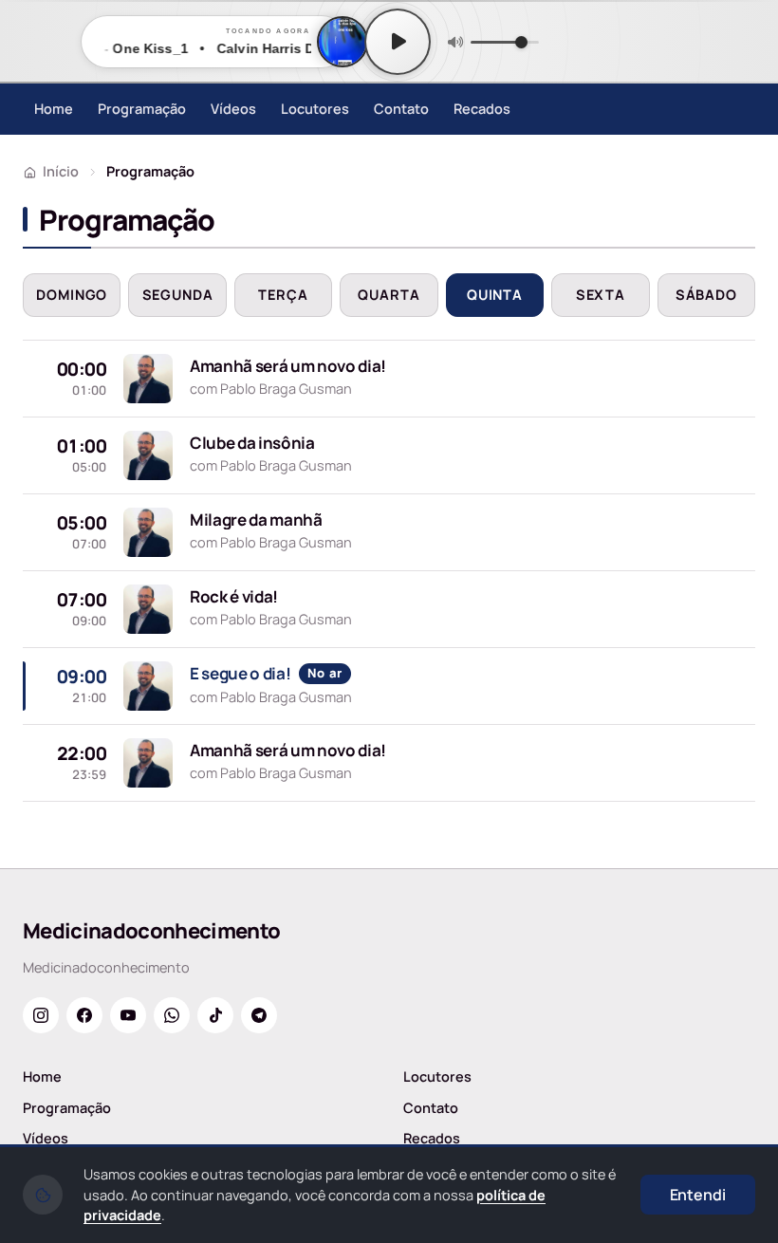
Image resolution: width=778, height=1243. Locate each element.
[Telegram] (259, 1015)
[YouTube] (128, 1015)
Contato (401, 109)
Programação (142, 109)
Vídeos (233, 109)
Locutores (315, 109)
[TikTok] (215, 1015)
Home (53, 109)
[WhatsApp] (172, 1015)
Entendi (698, 1194)
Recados (482, 109)
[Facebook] (84, 1015)
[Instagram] (41, 1015)
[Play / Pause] (397, 42)
